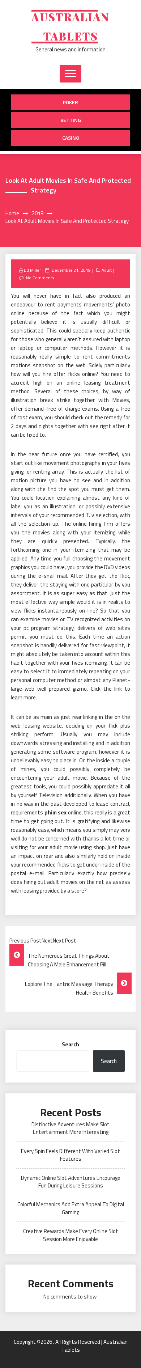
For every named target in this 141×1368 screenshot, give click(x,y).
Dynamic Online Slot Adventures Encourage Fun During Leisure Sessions (70, 1182)
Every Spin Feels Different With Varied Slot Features (70, 1155)
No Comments (40, 277)
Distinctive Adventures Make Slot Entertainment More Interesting (70, 1128)
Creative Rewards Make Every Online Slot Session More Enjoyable (70, 1235)
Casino (70, 137)
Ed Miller (32, 270)
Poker (70, 102)
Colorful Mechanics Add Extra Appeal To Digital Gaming (70, 1208)
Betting (70, 120)
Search (70, 1044)
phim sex (55, 812)
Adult (107, 270)
